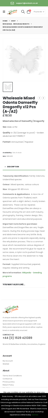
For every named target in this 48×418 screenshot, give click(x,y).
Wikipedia (26, 272)
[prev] (39, 98)
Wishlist (6, 364)
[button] (5, 11)
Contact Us (7, 378)
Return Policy (8, 385)
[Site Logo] (12, 12)
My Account (8, 361)
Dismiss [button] (35, 414)
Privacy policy (9, 382)
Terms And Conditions (12, 375)
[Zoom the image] (11, 307)
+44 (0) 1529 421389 (17, 338)
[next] (43, 98)
